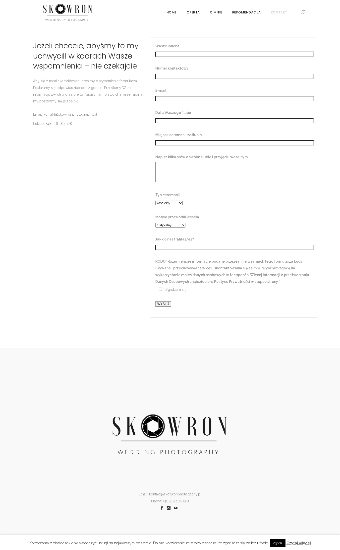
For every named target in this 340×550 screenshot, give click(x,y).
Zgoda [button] (278, 543)
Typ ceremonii (167, 195)
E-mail (160, 90)
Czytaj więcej (298, 543)
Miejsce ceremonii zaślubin (178, 135)
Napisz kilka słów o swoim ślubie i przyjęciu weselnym (201, 157)
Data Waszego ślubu (173, 113)
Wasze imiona (167, 46)
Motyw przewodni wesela (177, 217)
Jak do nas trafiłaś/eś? (174, 239)
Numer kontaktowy (171, 68)
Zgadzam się (175, 290)
